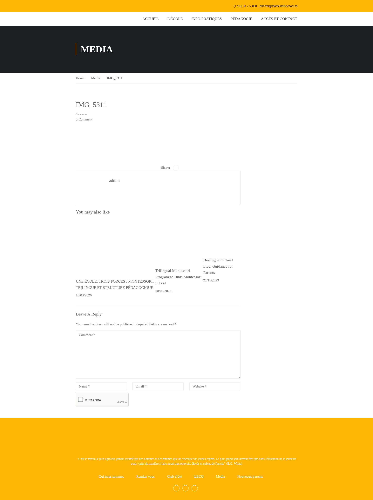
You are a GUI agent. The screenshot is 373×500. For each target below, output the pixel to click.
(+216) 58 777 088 (245, 6)
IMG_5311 (114, 78)
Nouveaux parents (250, 476)
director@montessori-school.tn (278, 6)
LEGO (199, 476)
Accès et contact (279, 19)
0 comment (84, 119)
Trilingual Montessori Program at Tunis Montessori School (178, 276)
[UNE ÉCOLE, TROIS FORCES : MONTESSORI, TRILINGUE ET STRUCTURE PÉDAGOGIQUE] (105, 247)
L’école (175, 19)
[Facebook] (176, 168)
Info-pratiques (207, 19)
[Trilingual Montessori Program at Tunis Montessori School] (179, 241)
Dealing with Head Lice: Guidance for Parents (218, 266)
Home (80, 78)
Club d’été (174, 476)
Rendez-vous (145, 476)
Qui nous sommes (111, 476)
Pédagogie (241, 19)
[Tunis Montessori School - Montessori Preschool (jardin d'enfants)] (80, 19)
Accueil (150, 19)
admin (114, 180)
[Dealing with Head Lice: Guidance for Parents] (221, 236)
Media (95, 78)
